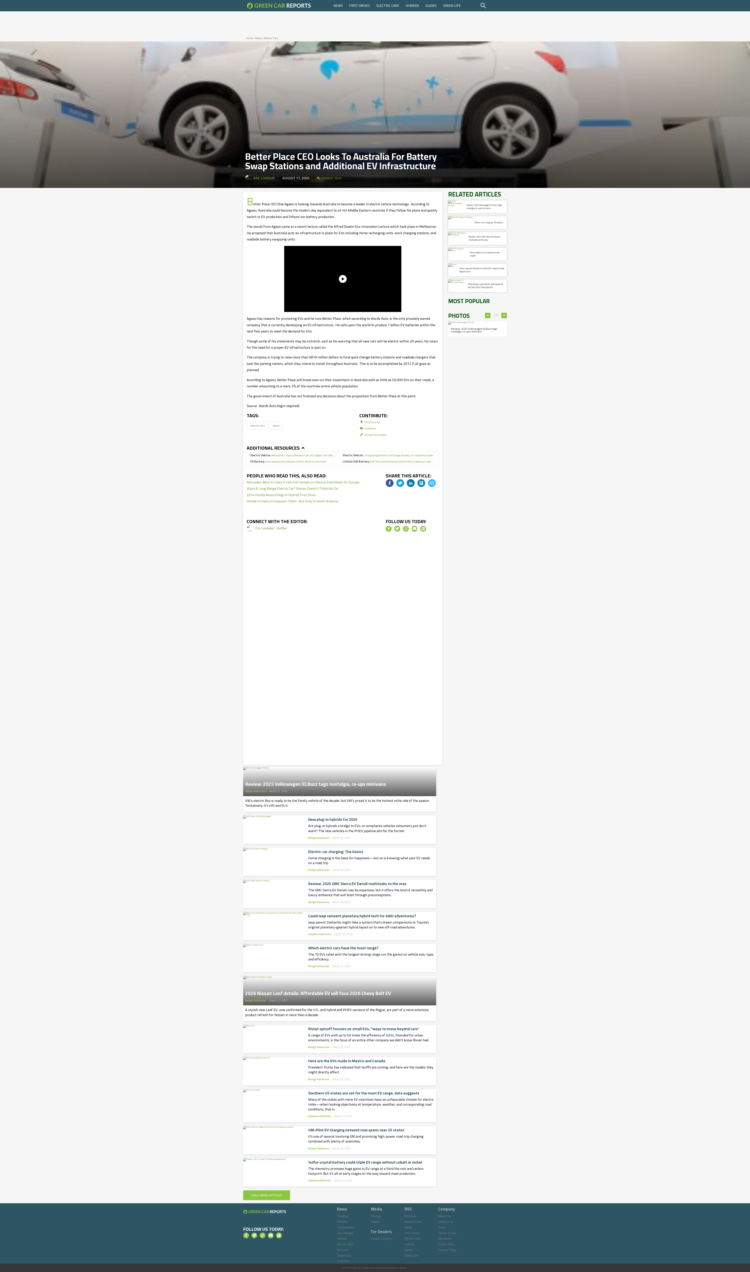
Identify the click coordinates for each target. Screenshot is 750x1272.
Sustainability (346, 1227)
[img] (390, 483)
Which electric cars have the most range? (343, 948)
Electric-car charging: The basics (335, 852)
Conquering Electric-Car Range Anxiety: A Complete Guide (388, 455)
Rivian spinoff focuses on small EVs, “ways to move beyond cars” (364, 1029)
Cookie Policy (446, 1244)
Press (442, 1227)
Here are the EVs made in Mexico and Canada (346, 1061)
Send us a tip (372, 422)
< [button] (488, 315)
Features (343, 1261)
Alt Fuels (343, 1250)
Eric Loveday (264, 178)
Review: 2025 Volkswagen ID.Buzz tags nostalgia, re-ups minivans (315, 782)
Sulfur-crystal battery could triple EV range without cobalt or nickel (365, 1162)
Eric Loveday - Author (271, 528)
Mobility (342, 1222)
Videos (375, 1222)
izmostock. (402, 1268)
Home (249, 38)
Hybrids (412, 6)
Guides (431, 6)
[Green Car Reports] (279, 5)
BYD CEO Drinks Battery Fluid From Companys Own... (388, 461)
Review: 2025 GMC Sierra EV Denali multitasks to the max (357, 884)
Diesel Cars (344, 1255)
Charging (342, 1216)
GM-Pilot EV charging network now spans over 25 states (356, 1130)
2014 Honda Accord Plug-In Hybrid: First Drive (281, 495)
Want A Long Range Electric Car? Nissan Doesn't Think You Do (292, 488)
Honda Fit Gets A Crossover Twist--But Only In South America (292, 501)
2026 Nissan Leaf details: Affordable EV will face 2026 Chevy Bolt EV (318, 992)
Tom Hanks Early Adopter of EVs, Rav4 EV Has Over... (289, 461)
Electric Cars (387, 6)
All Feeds (410, 1216)
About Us (444, 1216)
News (338, 6)
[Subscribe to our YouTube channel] (414, 529)
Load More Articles (266, 1195)
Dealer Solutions (382, 1239)
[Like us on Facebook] (389, 529)
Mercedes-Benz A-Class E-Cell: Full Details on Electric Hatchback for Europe (303, 482)
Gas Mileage (345, 1233)
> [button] (504, 315)
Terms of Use (447, 1233)
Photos (376, 1216)
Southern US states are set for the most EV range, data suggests (363, 1093)
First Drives (359, 6)
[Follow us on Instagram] (406, 529)
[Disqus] (342, 604)
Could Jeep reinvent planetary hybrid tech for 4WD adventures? (362, 916)
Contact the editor (375, 434)
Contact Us (445, 1222)
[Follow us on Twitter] (397, 529)
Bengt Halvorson (255, 791)
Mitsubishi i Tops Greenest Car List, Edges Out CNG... (292, 455)
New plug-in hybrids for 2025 (332, 819)
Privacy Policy (447, 1250)
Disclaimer (445, 1238)
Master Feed (412, 1222)
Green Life (452, 6)
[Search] (493, 5)
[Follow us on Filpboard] (423, 529)
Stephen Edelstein (319, 934)
